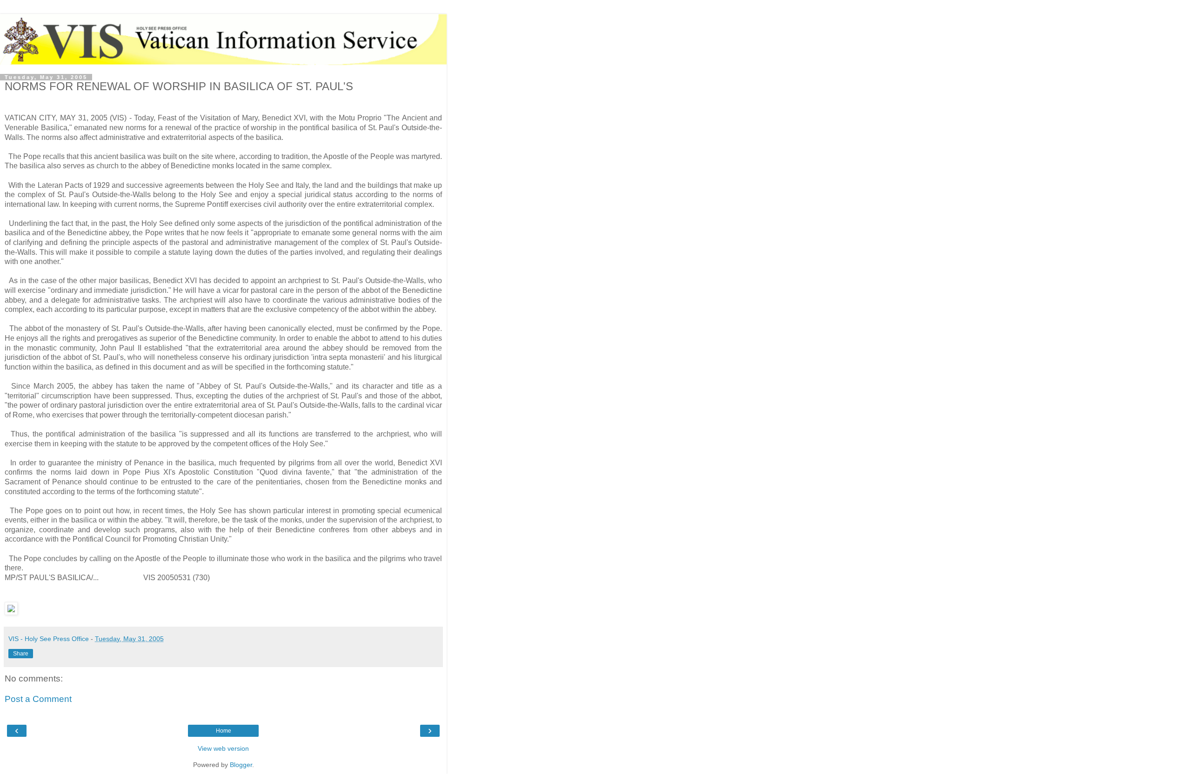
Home (223, 731)
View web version (223, 748)
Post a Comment (38, 699)
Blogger (241, 764)
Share (20, 653)
